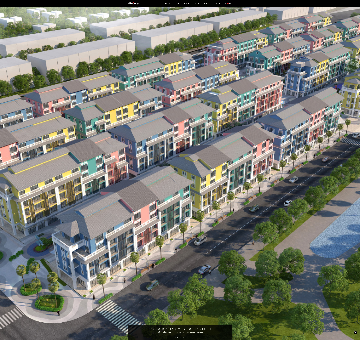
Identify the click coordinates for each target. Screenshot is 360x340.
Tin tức (196, 3)
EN (231, 3)
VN (228, 3)
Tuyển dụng (207, 3)
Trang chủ (167, 3)
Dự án (177, 3)
